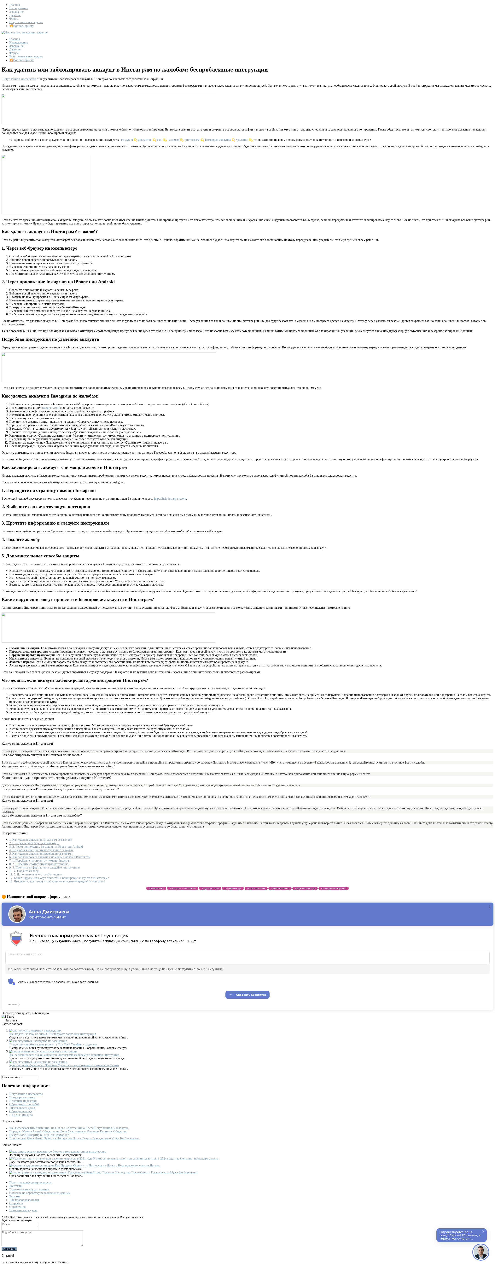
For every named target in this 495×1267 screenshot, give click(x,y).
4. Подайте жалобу (23, 871)
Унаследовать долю (22, 1107)
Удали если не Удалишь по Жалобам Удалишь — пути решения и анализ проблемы (64, 1065)
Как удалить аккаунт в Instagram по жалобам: (40, 853)
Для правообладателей (24, 1199)
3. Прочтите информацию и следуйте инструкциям (44, 867)
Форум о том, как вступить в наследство (79, 1151)
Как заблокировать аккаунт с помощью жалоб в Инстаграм (49, 857)
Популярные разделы (23, 1210)
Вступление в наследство (26, 22)
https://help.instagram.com (170, 498)
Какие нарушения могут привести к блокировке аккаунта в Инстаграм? (59, 878)
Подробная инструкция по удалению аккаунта (41, 850)
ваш (159, 139)
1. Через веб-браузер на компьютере (34, 843)
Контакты (15, 1186)
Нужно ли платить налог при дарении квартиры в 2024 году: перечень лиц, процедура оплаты (155, 1158)
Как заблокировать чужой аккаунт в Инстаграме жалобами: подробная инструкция (64, 1054)
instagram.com (50, 407)
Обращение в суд (20, 1111)
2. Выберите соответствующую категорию (38, 864)
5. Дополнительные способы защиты (35, 874)
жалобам (173, 139)
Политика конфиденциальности (30, 1182)
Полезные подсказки (23, 1100)
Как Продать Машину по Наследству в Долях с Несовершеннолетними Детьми (107, 1165)
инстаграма (192, 139)
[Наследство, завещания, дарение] (25, 32)
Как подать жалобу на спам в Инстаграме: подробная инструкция (52, 1034)
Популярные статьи (22, 1097)
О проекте (16, 1203)
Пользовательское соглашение (29, 1189)
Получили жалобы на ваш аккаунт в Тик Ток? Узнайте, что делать (53, 1044)
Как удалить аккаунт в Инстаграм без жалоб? (40, 839)
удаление (242, 139)
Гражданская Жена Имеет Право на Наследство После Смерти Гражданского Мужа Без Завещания (74, 1138)
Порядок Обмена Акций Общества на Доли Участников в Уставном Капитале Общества (67, 1131)
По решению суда (21, 1114)
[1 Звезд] (8, 1016)
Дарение (14, 15)
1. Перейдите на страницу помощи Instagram (40, 860)
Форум (13, 18)
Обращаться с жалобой (24, 1104)
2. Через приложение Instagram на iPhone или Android (46, 846)
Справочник (17, 1206)
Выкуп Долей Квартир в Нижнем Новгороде (39, 1134)
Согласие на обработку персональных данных (39, 1192)
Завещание (16, 11)
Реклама (14, 1196)
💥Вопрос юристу (21, 25)
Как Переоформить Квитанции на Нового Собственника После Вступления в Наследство (69, 1128)
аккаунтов (145, 139)
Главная (14, 4)
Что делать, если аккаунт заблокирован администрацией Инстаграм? (57, 881)
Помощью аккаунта (218, 139)
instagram (127, 139)
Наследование (18, 8)
